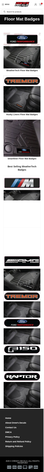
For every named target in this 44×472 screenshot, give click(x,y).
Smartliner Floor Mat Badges (22, 158)
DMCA (8, 432)
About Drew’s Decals (15, 423)
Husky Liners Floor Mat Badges (22, 114)
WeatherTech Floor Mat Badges (22, 70)
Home (8, 418)
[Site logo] (22, 4)
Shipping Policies (14, 446)
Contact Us (10, 427)
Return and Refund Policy (18, 441)
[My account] (35, 4)
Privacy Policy (12, 437)
